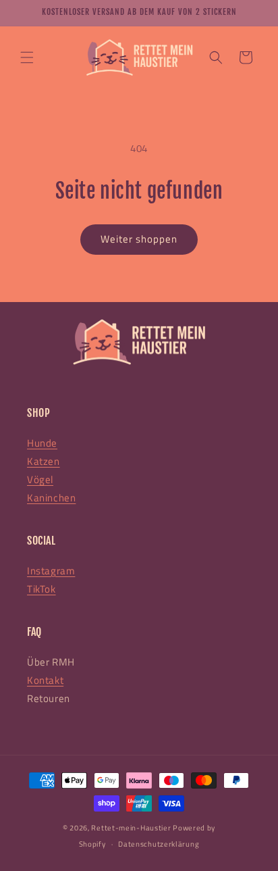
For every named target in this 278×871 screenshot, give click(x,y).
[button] (27, 57)
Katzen (43, 461)
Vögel (40, 479)
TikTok (41, 589)
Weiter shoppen (139, 239)
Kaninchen (51, 497)
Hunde (42, 443)
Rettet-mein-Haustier (131, 827)
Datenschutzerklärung (158, 844)
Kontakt (45, 680)
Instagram (51, 570)
